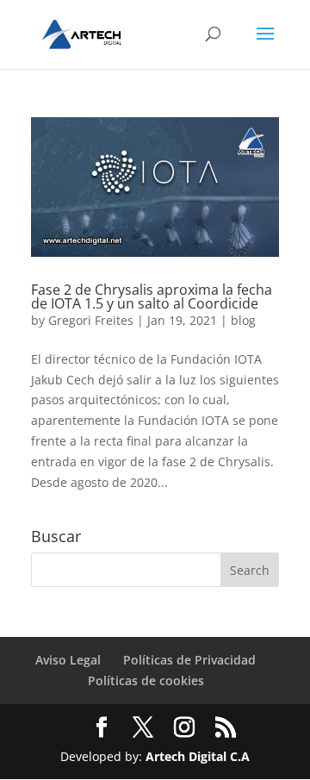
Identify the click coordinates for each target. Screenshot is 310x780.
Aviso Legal (68, 660)
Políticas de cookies (146, 680)
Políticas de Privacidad (189, 660)
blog (243, 320)
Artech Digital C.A (198, 756)
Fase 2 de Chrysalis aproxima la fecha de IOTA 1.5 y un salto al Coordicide (151, 296)
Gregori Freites (90, 320)
